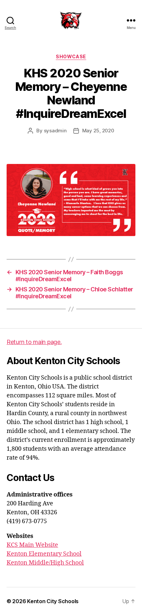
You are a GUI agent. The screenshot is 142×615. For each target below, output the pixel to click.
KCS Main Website (32, 545)
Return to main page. (34, 341)
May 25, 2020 (98, 130)
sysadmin (55, 130)
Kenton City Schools (53, 601)
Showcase (71, 56)
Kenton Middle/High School (45, 563)
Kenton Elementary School (44, 554)
